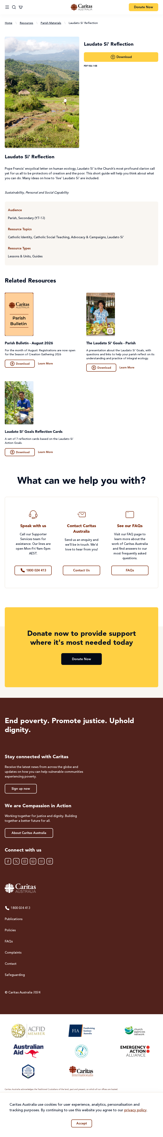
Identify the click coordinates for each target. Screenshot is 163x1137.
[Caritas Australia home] (81, 7)
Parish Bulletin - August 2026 (29, 343)
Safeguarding (15, 975)
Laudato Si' (115, 237)
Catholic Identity (20, 237)
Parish (12, 218)
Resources (26, 23)
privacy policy (135, 1110)
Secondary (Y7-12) (31, 218)
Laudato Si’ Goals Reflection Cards (33, 432)
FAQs (9, 941)
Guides (37, 256)
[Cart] (21, 7)
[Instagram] (24, 861)
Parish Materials (51, 23)
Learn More (45, 363)
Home (8, 23)
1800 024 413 (20, 908)
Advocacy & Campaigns (88, 237)
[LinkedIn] (33, 861)
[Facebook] (8, 861)
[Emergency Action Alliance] (134, 1051)
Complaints (13, 952)
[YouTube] (41, 861)
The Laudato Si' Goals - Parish (111, 343)
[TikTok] (50, 861)
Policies (10, 930)
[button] (110, 331)
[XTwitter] (16, 861)
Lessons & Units (19, 256)
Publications (13, 919)
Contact (10, 964)
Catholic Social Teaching (51, 237)
